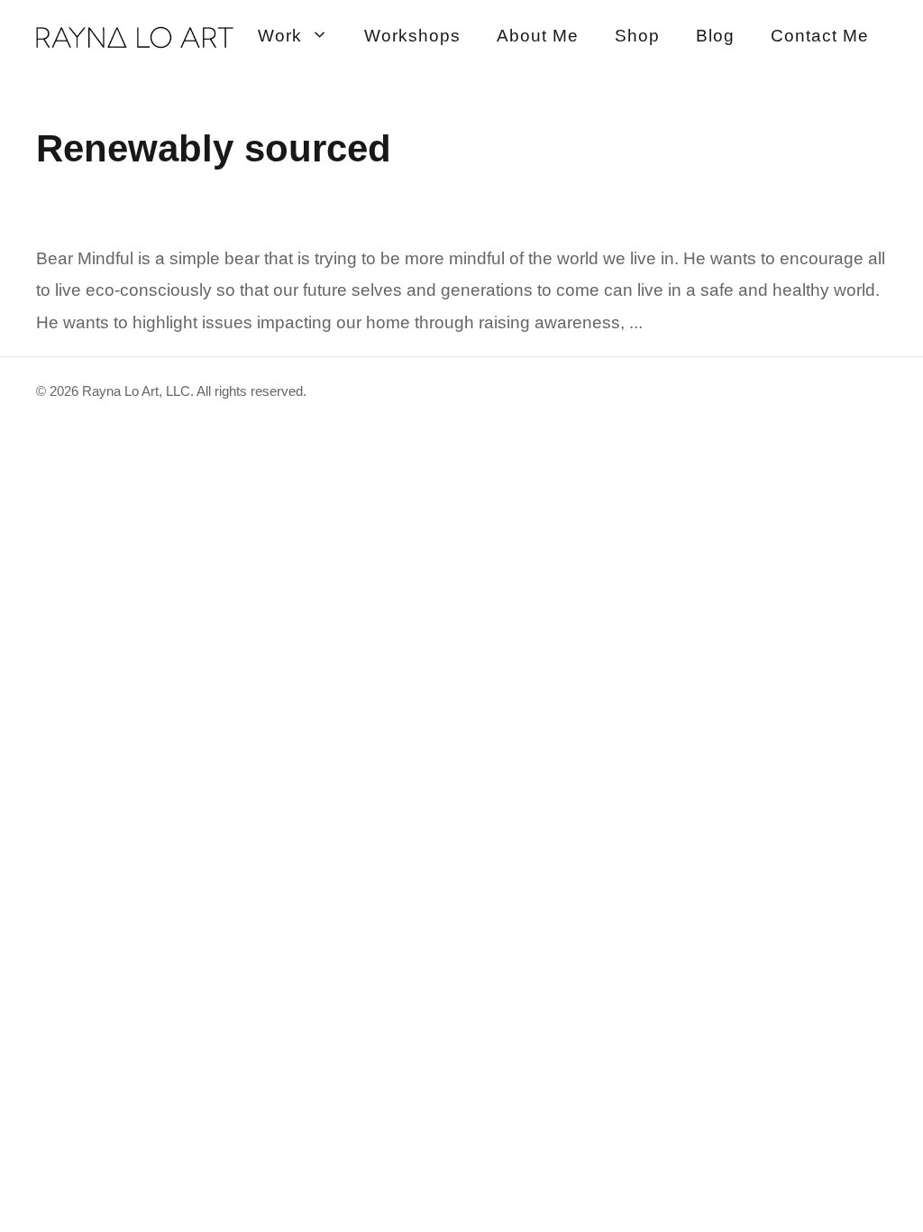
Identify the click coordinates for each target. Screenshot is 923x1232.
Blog (715, 35)
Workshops (412, 35)
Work (280, 35)
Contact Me (820, 35)
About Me (538, 35)
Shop (637, 35)
